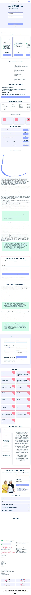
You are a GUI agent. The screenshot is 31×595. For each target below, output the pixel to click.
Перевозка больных (19, 548)
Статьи (2, 565)
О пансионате (3, 557)
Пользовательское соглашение (6, 570)
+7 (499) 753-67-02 (6, 548)
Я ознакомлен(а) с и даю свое (15, 21)
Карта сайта (3, 573)
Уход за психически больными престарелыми (21, 543)
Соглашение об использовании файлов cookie (7, 572)
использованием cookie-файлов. (23, 591)
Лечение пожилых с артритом (20, 547)
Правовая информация (5, 574)
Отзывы (2, 566)
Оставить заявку (15, 24)
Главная (2, 32)
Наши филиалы (3, 563)
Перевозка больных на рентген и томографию (21, 550)
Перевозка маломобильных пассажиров (22, 542)
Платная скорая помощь (20, 551)
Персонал (2, 562)
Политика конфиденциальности (6, 569)
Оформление (3, 561)
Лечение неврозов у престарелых (21, 552)
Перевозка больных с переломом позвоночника (21, 545)
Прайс (2, 564)
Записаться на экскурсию (22, 485)
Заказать (26, 137)
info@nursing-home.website (5, 549)
